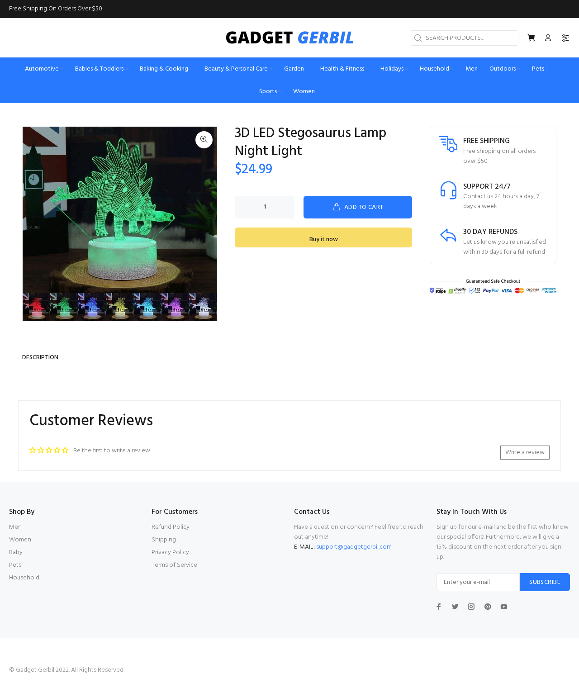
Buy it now (323, 239)
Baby (16, 552)
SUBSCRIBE (544, 582)
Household (24, 578)
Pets (15, 565)
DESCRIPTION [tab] (40, 357)
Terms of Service (174, 565)
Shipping (164, 540)
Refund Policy (171, 527)
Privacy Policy (170, 552)
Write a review (525, 452)
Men (15, 527)
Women (20, 540)
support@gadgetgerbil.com (354, 547)
